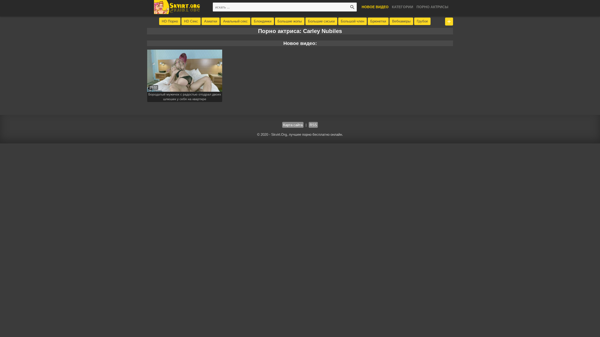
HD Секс (191, 21)
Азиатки (210, 21)
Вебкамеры (401, 21)
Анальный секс (235, 21)
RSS (313, 125)
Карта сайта (293, 125)
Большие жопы (290, 21)
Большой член (352, 21)
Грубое (422, 21)
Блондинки (262, 21)
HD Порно (170, 21)
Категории (402, 7)
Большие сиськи (321, 21)
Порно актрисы (432, 7)
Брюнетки (378, 21)
